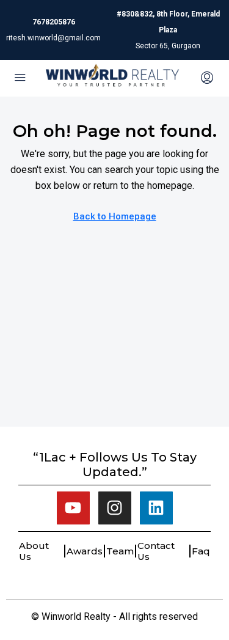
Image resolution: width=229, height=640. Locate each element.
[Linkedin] (156, 507)
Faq (201, 551)
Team (120, 551)
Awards (85, 551)
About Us (34, 551)
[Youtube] (73, 507)
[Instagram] (114, 507)
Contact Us (156, 551)
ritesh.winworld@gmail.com (53, 38)
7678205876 (53, 22)
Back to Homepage (114, 216)
